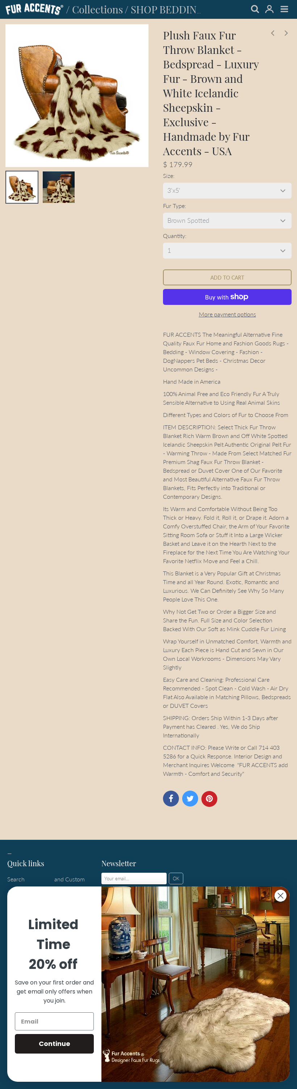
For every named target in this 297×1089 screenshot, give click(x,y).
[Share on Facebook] (171, 799)
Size (168, 175)
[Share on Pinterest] (209, 799)
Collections (97, 9)
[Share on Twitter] (190, 799)
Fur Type (174, 205)
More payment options (227, 314)
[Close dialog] (280, 895)
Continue (54, 1043)
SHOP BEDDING (167, 9)
